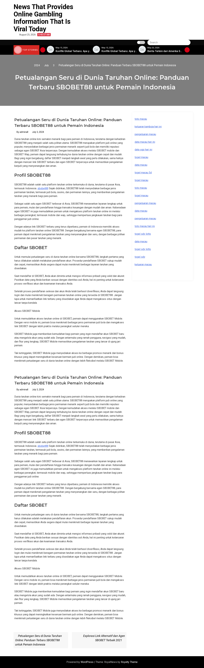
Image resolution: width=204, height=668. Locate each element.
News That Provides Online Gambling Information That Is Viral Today (43, 18)
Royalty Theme (129, 662)
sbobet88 (42, 188)
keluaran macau (143, 264)
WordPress (87, 662)
